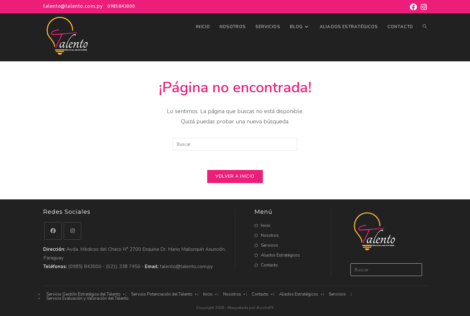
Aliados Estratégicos (280, 255)
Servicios (269, 245)
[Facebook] (53, 231)
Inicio (265, 225)
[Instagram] (72, 231)
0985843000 (121, 7)
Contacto (269, 265)
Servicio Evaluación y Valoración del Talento (87, 298)
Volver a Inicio (235, 176)
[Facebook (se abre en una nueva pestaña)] (413, 7)
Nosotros (270, 235)
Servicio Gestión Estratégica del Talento (83, 294)
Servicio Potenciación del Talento (161, 294)
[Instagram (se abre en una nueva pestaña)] (423, 7)
